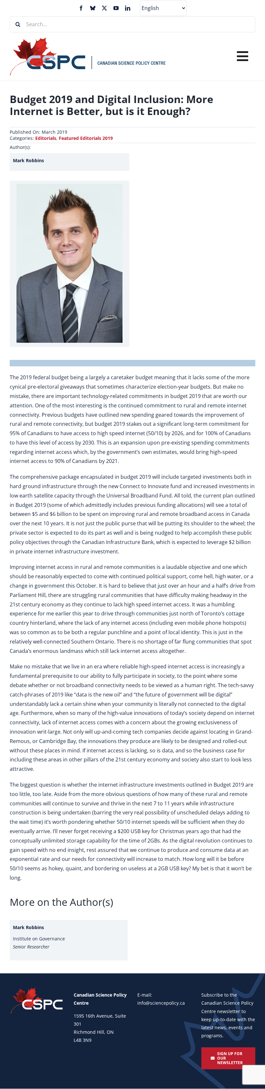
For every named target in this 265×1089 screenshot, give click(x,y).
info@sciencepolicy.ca (161, 1003)
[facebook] (81, 8)
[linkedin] (127, 8)
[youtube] (116, 8)
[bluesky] (92, 8)
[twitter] (104, 8)
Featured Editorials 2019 (86, 138)
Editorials (45, 138)
